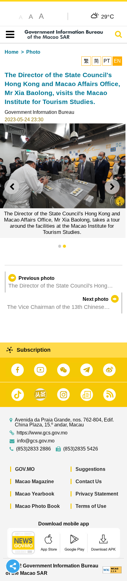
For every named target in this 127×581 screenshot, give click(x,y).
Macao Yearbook (34, 493)
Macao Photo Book (37, 506)
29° (107, 16)
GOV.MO (25, 469)
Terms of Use (91, 506)
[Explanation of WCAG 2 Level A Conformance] (112, 569)
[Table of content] (8, 34)
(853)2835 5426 (80, 448)
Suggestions (90, 469)
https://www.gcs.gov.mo (42, 432)
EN (117, 61)
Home (11, 52)
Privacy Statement (97, 493)
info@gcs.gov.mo (36, 440)
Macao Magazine (34, 481)
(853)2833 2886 (33, 448)
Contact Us (89, 481)
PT (107, 61)
